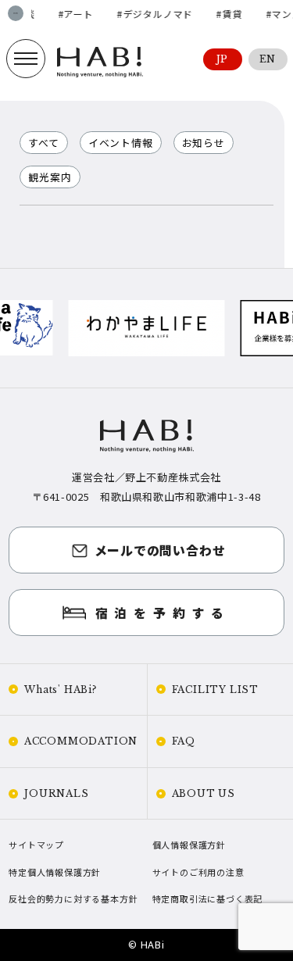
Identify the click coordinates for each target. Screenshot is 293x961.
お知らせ (203, 142)
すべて (43, 142)
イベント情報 (120, 142)
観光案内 (49, 177)
